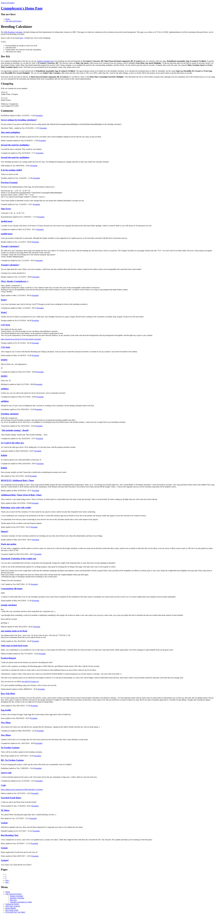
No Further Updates (10, 747)
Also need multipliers (10, 132)
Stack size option (8, 544)
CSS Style (5, 325)
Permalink (39, 115)
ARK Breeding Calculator (13, 32)
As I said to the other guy (12, 443)
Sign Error (6, 208)
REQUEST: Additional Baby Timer (17, 480)
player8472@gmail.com (30, 681)
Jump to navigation (7, 3)
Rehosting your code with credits (16, 507)
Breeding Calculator (17, 898)
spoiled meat (6, 221)
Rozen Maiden (10, 908)
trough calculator (9, 605)
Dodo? (4, 300)
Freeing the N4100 (12, 904)
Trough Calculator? (10, 246)
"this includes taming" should (14, 430)
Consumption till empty (12, 588)
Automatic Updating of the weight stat (18, 558)
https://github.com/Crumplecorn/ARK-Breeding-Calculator (22, 789)
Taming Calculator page (45, 61)
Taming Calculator (16, 896)
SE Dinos (5, 810)
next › (7, 880)
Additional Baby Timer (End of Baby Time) (21, 495)
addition (5, 389)
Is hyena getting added (11, 170)
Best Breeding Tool (9, 835)
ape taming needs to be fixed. (14, 631)
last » (7, 882)
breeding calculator (10, 414)
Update (4, 823)
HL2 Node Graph (11, 910)
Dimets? (4, 531)
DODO (4, 360)
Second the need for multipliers (15, 145)
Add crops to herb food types (14, 645)
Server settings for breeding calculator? (19, 120)
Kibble (4, 455)
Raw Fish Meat (8, 693)
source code (6, 772)
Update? (5, 860)
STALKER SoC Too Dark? (15, 912)
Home (7, 19)
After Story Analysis (12, 906)
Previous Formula (9, 182)
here (21, 38)
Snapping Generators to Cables (21, 902)
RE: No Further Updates (12, 760)
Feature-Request (8, 658)
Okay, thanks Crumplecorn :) (14, 281)
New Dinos (6, 722)
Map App (13, 900)
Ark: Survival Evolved (13, 21)
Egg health (6, 710)
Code (3, 785)
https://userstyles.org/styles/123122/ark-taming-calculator (21, 339)
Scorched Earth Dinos (11, 798)
